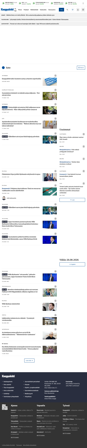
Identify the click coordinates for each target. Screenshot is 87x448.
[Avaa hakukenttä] (67, 10)
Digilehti (73, 264)
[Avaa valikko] (83, 3)
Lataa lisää (28, 360)
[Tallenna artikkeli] (55, 75)
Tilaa (61, 9)
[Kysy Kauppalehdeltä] (73, 10)
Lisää (73, 200)
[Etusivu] (7, 9)
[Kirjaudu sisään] (78, 10)
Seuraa (82, 67)
